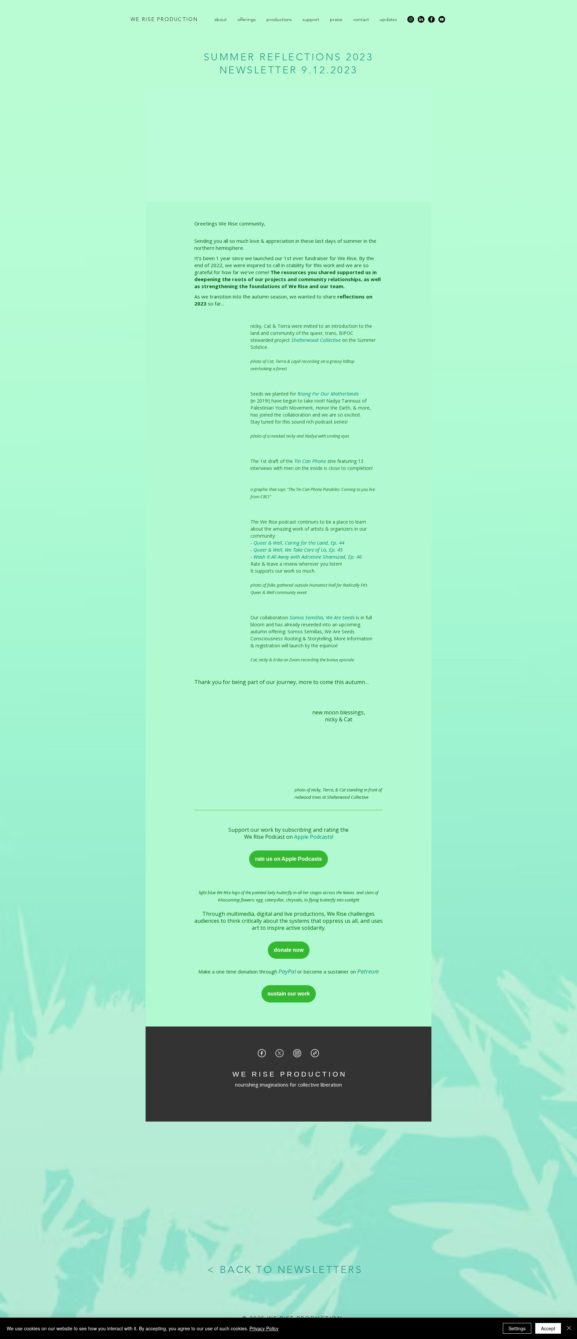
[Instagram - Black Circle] (410, 19)
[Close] (569, 1328)
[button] (220, 19)
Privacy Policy (263, 1328)
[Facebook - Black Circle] (431, 19)
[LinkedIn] (421, 19)
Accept (548, 1328)
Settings (517, 1328)
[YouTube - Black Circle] (441, 19)
